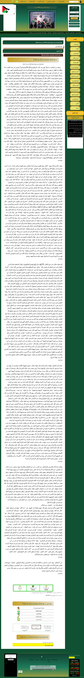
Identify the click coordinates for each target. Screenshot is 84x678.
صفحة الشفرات (38, 614)
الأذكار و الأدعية (76, 63)
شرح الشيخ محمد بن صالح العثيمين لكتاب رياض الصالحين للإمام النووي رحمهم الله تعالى (76, 99)
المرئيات (77, 108)
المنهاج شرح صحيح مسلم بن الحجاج (76, 95)
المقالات (77, 49)
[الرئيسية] (80, 1)
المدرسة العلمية (41, 1)
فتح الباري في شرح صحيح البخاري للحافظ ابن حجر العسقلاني (75, 81)
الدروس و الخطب (76, 58)
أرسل (74, 18)
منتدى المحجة (23, 1)
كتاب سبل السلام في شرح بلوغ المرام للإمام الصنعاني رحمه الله (76, 72)
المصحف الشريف (48, 660)
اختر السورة (77, 10)
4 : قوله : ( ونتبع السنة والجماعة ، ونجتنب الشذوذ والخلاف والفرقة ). (75, 121)
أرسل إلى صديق (38, 619)
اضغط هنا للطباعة (39, 611)
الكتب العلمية (76, 53)
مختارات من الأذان (76, 85)
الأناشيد (77, 104)
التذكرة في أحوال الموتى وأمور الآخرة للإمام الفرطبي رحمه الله (75, 90)
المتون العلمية (76, 44)
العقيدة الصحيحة (54, 660)
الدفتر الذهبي (31, 660)
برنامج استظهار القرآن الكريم (74, 26)
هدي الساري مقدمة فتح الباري (48, 642)
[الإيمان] (43, 657)
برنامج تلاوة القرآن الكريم (74, 21)
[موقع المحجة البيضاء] (42, 20)
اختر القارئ (77, 14)
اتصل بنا (37, 660)
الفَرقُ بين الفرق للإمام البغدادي (75, 76)
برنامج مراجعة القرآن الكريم (74, 23)
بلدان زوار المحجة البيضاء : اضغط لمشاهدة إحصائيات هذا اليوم (42, 667)
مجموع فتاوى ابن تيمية (75, 67)
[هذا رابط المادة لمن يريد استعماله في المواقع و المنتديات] (18, 616)
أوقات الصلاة (32, 1)
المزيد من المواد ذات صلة (49, 645)
